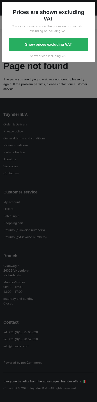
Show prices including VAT (48, 56)
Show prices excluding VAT (48, 44)
